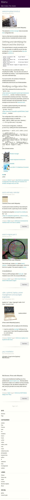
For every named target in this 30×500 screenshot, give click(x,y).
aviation (3, 423)
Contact (3, 481)
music (2, 448)
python (2, 457)
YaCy (9, 394)
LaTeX (2, 440)
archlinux (10, 53)
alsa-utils (24, 51)
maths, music (4, 444)
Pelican (2, 475)
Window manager (14, 154)
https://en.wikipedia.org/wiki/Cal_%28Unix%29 (15, 216)
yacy (18, 381)
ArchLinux (21, 180)
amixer (10, 51)
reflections (3, 461)
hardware (3, 433)
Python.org (3, 477)
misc (2, 446)
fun (2, 431)
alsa (17, 180)
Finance (3, 427)
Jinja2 (2, 479)
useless (18, 222)
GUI (3, 33)
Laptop (23, 338)
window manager (14, 31)
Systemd (4, 339)
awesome (26, 180)
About (2, 486)
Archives (3, 413)
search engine (13, 381)
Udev (8, 339)
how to (9, 180)
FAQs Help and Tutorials (17, 181)
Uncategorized (4, 466)
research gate (4, 495)
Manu (4, 2)
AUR (21, 393)
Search (4, 280)
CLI (3, 49)
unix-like (16, 183)
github (2, 493)
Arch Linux (18, 279)
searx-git (21, 274)
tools (12, 183)
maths (2, 442)
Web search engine (11, 280)
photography (4, 453)
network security (5, 451)
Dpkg (3, 394)
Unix (25, 181)
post (17, 263)
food (2, 429)
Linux (26, 338)
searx (24, 267)
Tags (2, 415)
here (3, 174)
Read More (24, 226)
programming (4, 455)
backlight (16, 329)
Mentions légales (5, 483)
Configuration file (6, 181)
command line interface (20, 212)
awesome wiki (21, 102)
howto (2, 438)
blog (2, 425)
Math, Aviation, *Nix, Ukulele (8, 6)
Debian (25, 393)
